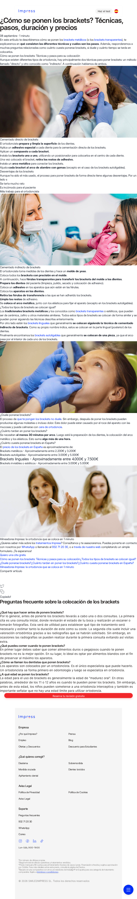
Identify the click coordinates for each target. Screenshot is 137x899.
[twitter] (2, 586)
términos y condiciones (47, 872)
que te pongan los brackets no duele (39, 419)
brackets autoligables (47, 335)
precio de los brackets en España (23, 447)
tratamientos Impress (48, 543)
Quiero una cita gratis (13, 555)
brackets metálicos (75, 39)
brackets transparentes (108, 39)
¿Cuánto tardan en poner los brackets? (54, 563)
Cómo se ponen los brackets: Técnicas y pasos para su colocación (40, 559)
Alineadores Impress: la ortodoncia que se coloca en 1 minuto (37, 567)
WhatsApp (28, 547)
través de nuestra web (87, 547)
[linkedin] (2, 581)
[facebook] (2, 575)
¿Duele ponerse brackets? (15, 563)
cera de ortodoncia (50, 427)
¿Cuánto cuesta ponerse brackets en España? (106, 563)
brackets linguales (38, 323)
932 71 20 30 (60, 547)
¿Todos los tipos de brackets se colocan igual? (108, 559)
